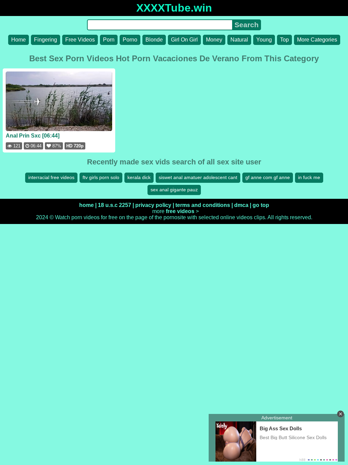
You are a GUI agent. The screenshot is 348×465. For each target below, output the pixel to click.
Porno (130, 40)
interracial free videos (51, 177)
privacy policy (153, 205)
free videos (180, 211)
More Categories (317, 40)
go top (261, 205)
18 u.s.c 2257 (114, 205)
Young (264, 40)
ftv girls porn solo (101, 177)
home (86, 205)
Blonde (154, 40)
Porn (109, 40)
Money (214, 40)
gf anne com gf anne (267, 177)
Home (18, 40)
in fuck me (309, 177)
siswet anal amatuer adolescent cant (198, 177)
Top (284, 40)
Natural (239, 40)
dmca (241, 205)
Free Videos (80, 40)
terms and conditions (202, 205)
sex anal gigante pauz (174, 189)
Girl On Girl (184, 40)
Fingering (45, 40)
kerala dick (139, 177)
